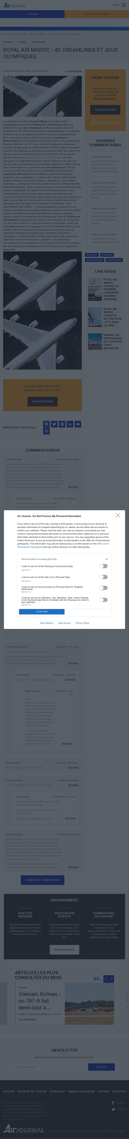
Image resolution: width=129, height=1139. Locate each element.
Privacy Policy (82, 623)
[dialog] (64, 569)
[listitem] (64, 559)
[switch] (103, 566)
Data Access (64, 623)
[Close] (119, 516)
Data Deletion (46, 623)
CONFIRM (42, 611)
